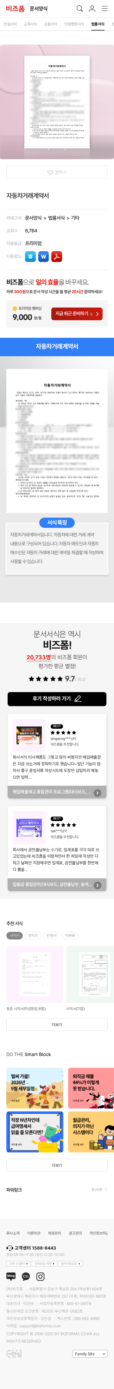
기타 (75, 218)
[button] (48, 149)
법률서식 (56, 218)
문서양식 (33, 218)
